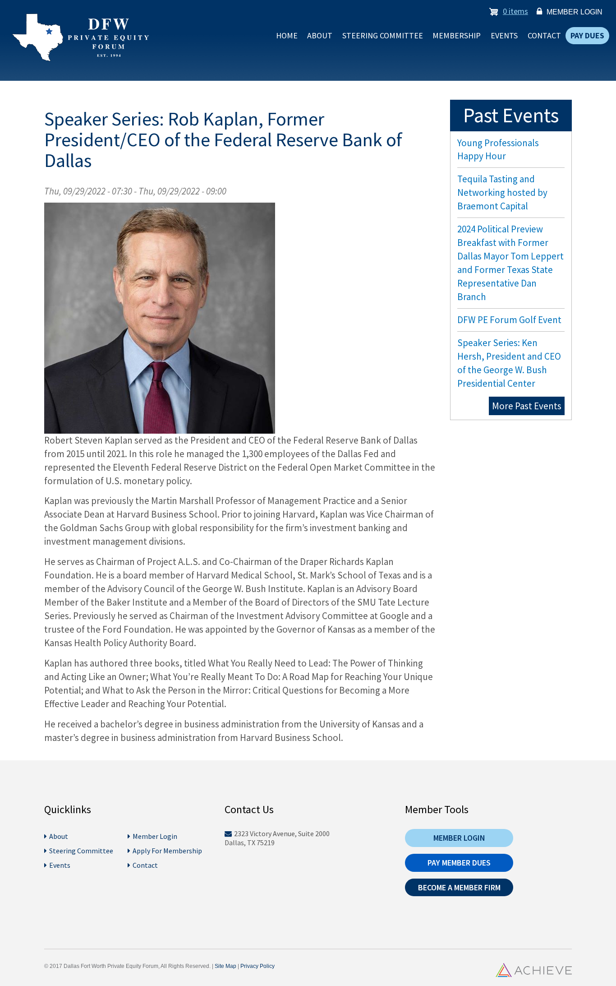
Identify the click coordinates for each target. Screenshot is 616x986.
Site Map (225, 966)
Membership (456, 35)
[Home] (77, 37)
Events (504, 35)
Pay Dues (587, 35)
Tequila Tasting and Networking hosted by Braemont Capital (502, 192)
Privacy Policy (257, 966)
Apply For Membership (167, 850)
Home (287, 35)
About (319, 35)
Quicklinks (67, 809)
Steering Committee (382, 35)
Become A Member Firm (459, 887)
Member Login (574, 12)
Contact (544, 35)
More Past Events (526, 406)
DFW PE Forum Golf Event (509, 320)
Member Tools (437, 809)
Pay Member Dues (459, 862)
